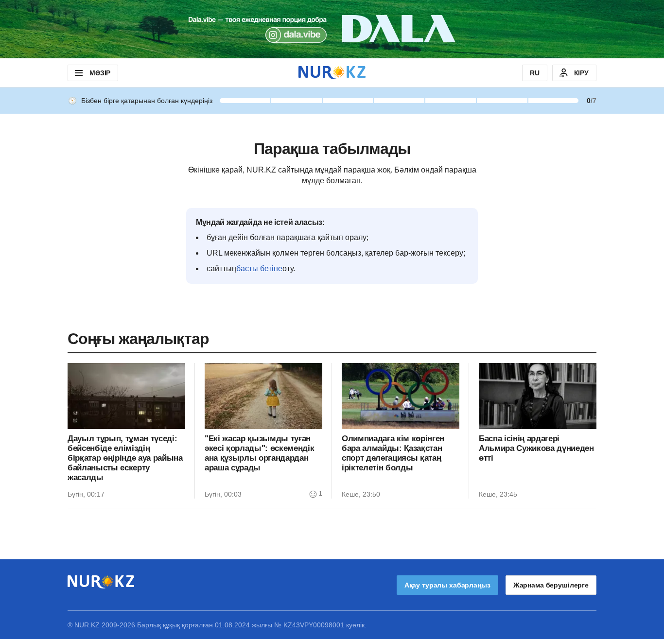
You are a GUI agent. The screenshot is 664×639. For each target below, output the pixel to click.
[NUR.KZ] (332, 73)
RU (535, 73)
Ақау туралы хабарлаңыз (447, 585)
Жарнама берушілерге (551, 585)
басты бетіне (259, 268)
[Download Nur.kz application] (332, 29)
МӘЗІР (99, 73)
